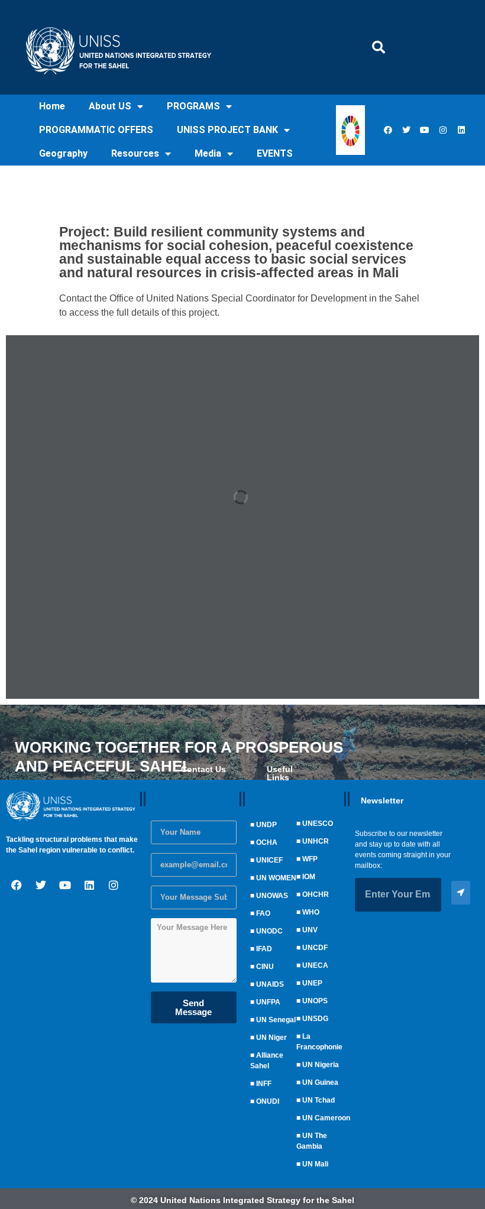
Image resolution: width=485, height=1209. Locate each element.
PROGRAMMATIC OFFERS (96, 129)
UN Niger (271, 1037)
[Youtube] (424, 130)
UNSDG (315, 1018)
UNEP (312, 983)
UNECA (315, 965)
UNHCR (315, 841)
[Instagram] (443, 130)
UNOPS (315, 1001)
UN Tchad (318, 1100)
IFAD (264, 949)
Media (208, 153)
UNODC (269, 931)
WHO (310, 912)
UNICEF (269, 860)
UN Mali (315, 1164)
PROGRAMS (193, 106)
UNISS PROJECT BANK (227, 129)
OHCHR (315, 894)
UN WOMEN (276, 878)
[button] (378, 47)
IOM (308, 877)
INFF (263, 1084)
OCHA (266, 842)
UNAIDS (270, 984)
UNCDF (315, 948)
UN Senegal (276, 1020)
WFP (310, 859)
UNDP (266, 825)
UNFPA (268, 1002)
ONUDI (267, 1101)
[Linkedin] (461, 130)
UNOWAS (272, 896)
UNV (310, 930)
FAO (263, 913)
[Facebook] (388, 130)
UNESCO (317, 823)
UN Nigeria (320, 1065)
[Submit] (460, 893)
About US (110, 106)
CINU (265, 966)
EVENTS (275, 153)
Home (52, 106)
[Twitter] (406, 130)
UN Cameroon (326, 1118)
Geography (63, 153)
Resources (135, 153)
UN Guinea (320, 1082)
